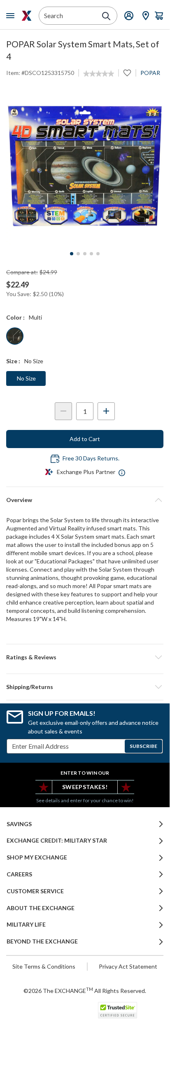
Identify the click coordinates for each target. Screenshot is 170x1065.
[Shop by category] (12, 15)
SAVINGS (19, 824)
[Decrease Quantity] (63, 411)
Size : (13, 360)
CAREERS (19, 874)
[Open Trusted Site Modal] (117, 1010)
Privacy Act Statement (128, 966)
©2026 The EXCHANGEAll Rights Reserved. (84, 990)
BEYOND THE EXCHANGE (42, 941)
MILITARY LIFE (26, 924)
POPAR (150, 72)
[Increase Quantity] (106, 411)
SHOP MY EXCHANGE (37, 857)
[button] (84, 657)
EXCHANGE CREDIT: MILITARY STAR (57, 840)
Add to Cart (85, 438)
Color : (15, 317)
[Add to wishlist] (127, 73)
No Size (26, 378)
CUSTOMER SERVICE (35, 891)
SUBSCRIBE (143, 746)
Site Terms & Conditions (43, 966)
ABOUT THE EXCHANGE (41, 908)
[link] (98, 74)
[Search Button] (106, 16)
